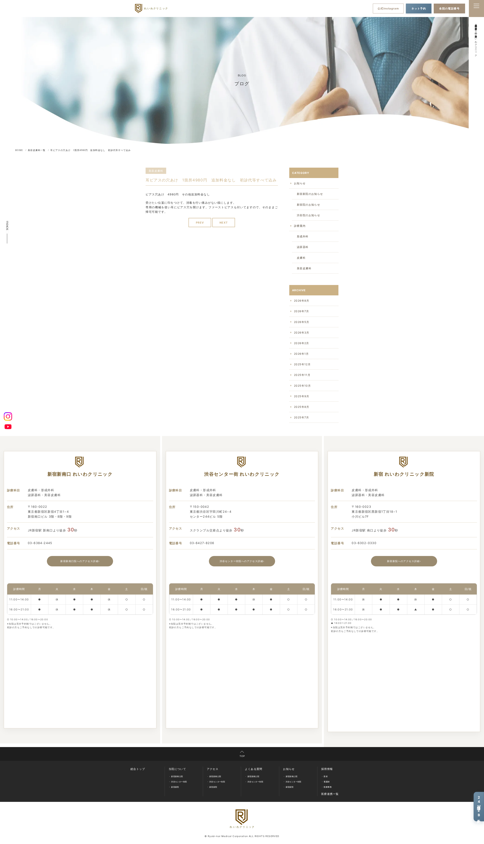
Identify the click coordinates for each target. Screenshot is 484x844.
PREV (200, 222)
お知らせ (300, 183)
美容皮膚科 (304, 268)
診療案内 (300, 225)
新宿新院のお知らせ (310, 193)
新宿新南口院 (177, 776)
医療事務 (328, 787)
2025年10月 (302, 385)
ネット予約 (418, 8)
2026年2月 (301, 343)
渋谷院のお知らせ (308, 215)
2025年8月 (301, 406)
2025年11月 (302, 374)
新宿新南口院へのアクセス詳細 (80, 561)
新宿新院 (175, 787)
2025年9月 (301, 396)
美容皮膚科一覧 (37, 150)
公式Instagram (388, 8)
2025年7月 (301, 417)
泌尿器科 (303, 247)
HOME (19, 150)
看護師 (327, 782)
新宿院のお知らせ (308, 204)
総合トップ (137, 768)
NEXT (224, 222)
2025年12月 (302, 364)
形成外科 (303, 236)
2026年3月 (301, 332)
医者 (326, 776)
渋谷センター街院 (179, 782)
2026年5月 (301, 322)
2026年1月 (301, 353)
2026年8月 (301, 300)
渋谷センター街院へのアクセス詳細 (242, 561)
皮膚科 (301, 257)
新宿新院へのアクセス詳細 (404, 561)
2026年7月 (301, 311)
